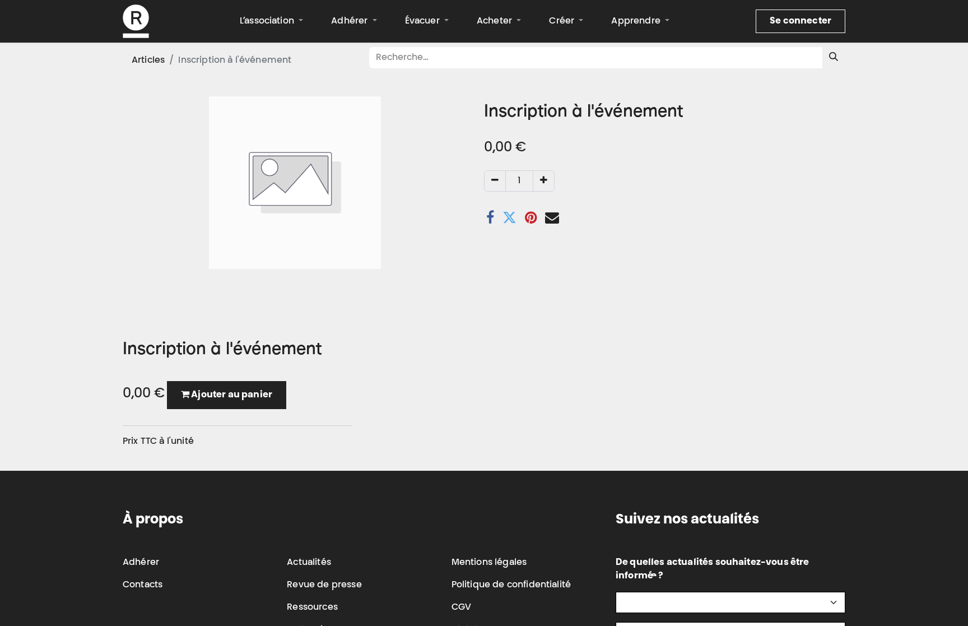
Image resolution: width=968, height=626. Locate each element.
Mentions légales (489, 562)
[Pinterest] (531, 218)
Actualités (309, 562)
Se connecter (800, 21)
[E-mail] (552, 218)
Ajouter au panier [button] (230, 395)
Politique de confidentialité (511, 585)
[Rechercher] (833, 57)
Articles (148, 60)
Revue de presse (324, 585)
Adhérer (141, 562)
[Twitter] (509, 218)
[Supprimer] (495, 181)
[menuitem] (271, 21)
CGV (461, 607)
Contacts (142, 585)
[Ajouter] (544, 181)
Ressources (312, 607)
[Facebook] (490, 218)
